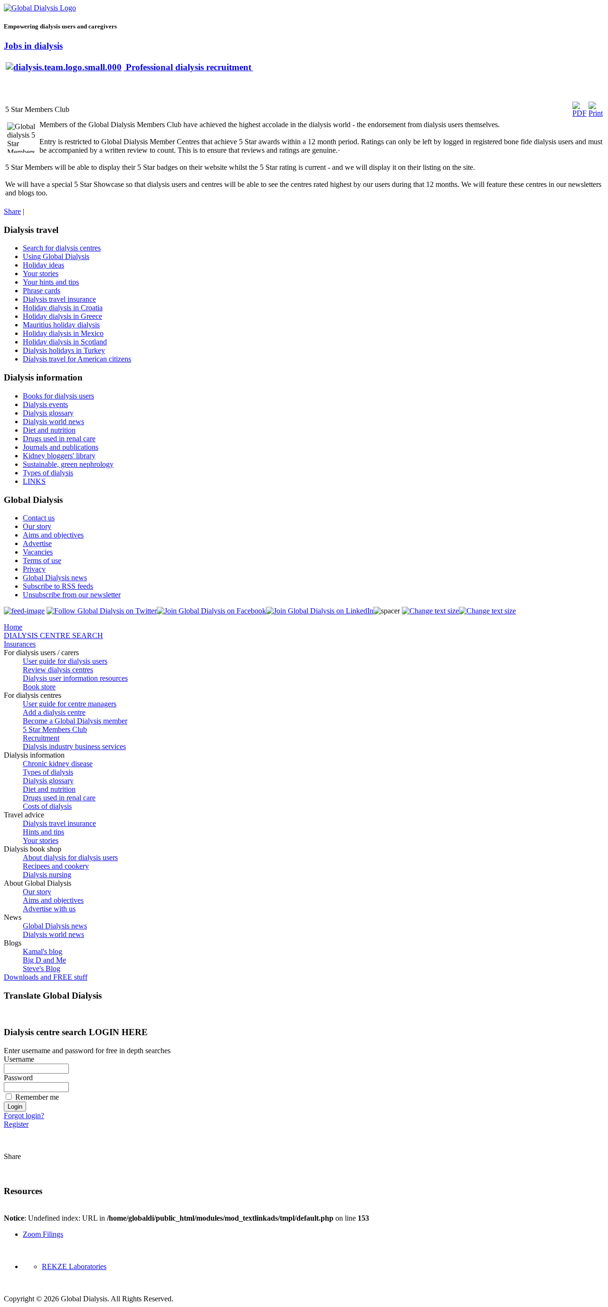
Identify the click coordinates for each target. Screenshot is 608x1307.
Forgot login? (24, 1116)
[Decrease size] (487, 611)
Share (12, 211)
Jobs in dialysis (33, 46)
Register (16, 1124)
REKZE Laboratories (74, 1266)
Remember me (37, 1097)
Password (18, 1078)
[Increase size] (430, 611)
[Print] (596, 113)
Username (19, 1059)
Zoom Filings (43, 1234)
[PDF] (579, 113)
